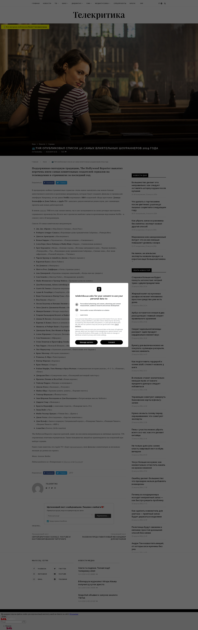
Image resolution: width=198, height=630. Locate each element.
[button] (99, 315)
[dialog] (99, 315)
